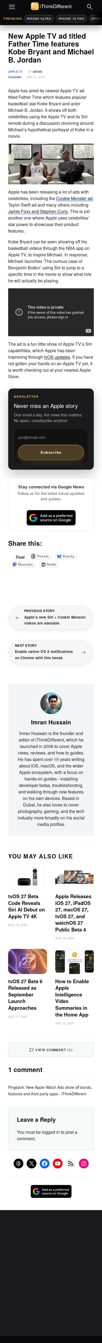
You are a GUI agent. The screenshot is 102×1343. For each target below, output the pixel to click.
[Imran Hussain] (51, 702)
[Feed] (71, 1163)
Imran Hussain (51, 722)
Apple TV (15, 72)
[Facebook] (45, 1163)
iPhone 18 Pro (71, 19)
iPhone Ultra (39, 19)
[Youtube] (58, 1163)
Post (20, 556)
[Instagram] (84, 1163)
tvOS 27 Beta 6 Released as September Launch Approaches (25, 994)
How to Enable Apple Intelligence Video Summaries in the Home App (72, 998)
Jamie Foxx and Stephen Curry (38, 211)
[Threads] (18, 1163)
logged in (51, 1132)
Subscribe (51, 452)
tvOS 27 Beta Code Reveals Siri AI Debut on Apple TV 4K (26, 906)
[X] (31, 1163)
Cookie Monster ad (74, 198)
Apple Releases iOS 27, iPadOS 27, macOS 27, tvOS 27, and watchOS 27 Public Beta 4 (73, 913)
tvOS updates (57, 357)
